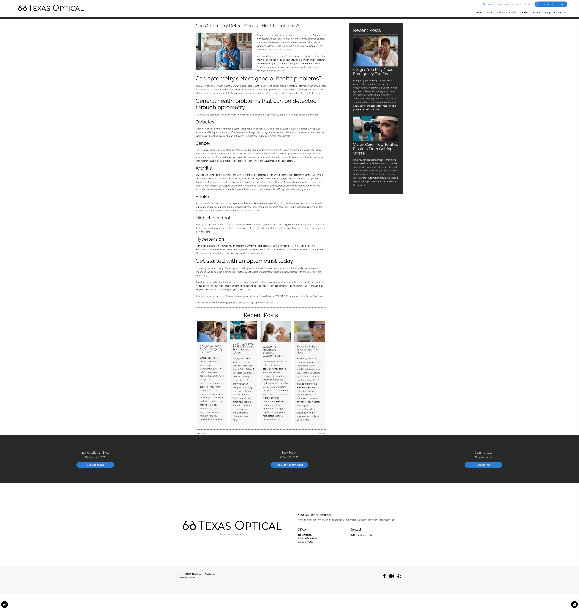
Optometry (262, 34)
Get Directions (95, 464)
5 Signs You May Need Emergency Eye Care (211, 349)
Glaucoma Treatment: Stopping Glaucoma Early (273, 351)
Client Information (506, 12)
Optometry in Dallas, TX (266, 302)
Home (479, 12)
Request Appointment (289, 464)
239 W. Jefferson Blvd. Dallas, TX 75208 (508, 4)
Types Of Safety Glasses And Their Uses (308, 349)
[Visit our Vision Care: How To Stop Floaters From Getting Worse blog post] (243, 330)
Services (524, 12)
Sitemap (191, 577)
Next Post (321, 433)
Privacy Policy (181, 577)
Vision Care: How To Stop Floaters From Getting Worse (243, 348)
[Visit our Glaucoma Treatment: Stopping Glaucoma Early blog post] (275, 331)
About (489, 12)
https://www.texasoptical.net (239, 295)
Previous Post (201, 433)
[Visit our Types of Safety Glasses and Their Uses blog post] (309, 331)
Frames (537, 12)
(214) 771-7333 (281, 295)
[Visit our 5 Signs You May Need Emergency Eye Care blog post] (212, 331)
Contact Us (559, 12)
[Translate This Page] (574, 604)
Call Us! (552, 4)
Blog (547, 12)
